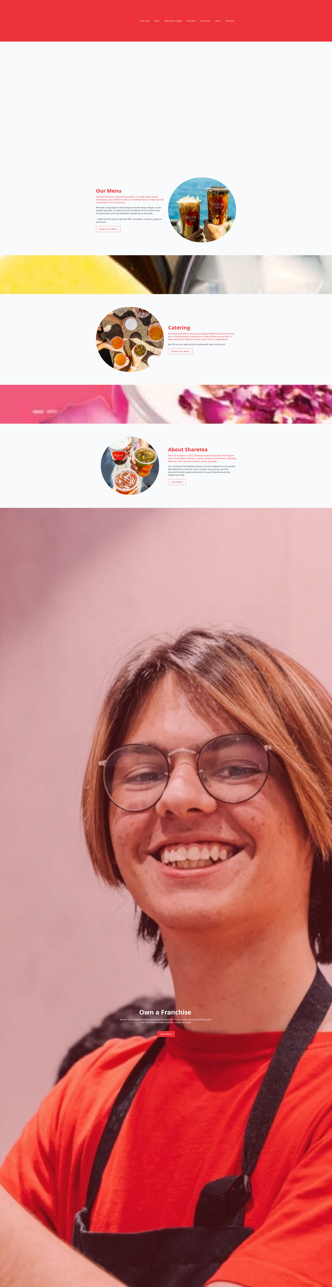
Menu (157, 21)
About (217, 21)
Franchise (230, 21)
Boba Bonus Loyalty (173, 21)
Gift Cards (191, 21)
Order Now (144, 21)
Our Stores (205, 21)
